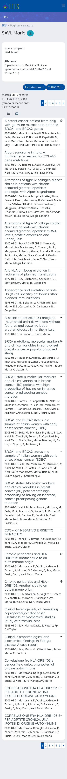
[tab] (9, 113)
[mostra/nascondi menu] (63, 6)
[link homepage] (12, 6)
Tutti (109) (54, 87)
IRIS (4, 25)
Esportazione (33, 87)
